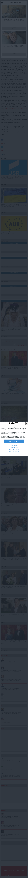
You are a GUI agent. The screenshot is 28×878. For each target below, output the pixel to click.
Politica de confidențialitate (14, 451)
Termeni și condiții (14, 447)
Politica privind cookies (14, 449)
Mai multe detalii (14, 445)
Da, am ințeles (14, 441)
